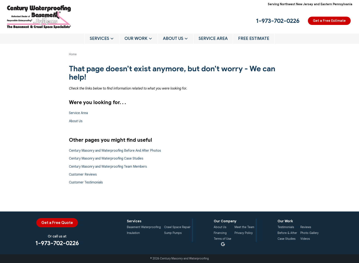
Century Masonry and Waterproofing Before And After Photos (115, 151)
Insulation (133, 233)
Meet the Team (244, 227)
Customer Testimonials (86, 182)
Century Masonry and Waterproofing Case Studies (106, 158)
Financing (220, 233)
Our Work (136, 38)
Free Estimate (253, 38)
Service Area (213, 38)
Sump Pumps (173, 233)
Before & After (287, 233)
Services (99, 38)
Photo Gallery (309, 233)
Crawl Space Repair (177, 227)
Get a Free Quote (57, 222)
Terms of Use (222, 239)
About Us (173, 38)
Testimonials (286, 227)
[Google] (222, 244)
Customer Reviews (83, 174)
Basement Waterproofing (144, 227)
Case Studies (286, 239)
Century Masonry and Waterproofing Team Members (108, 167)
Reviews (305, 227)
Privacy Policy (244, 233)
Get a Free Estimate (329, 21)
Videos (305, 239)
